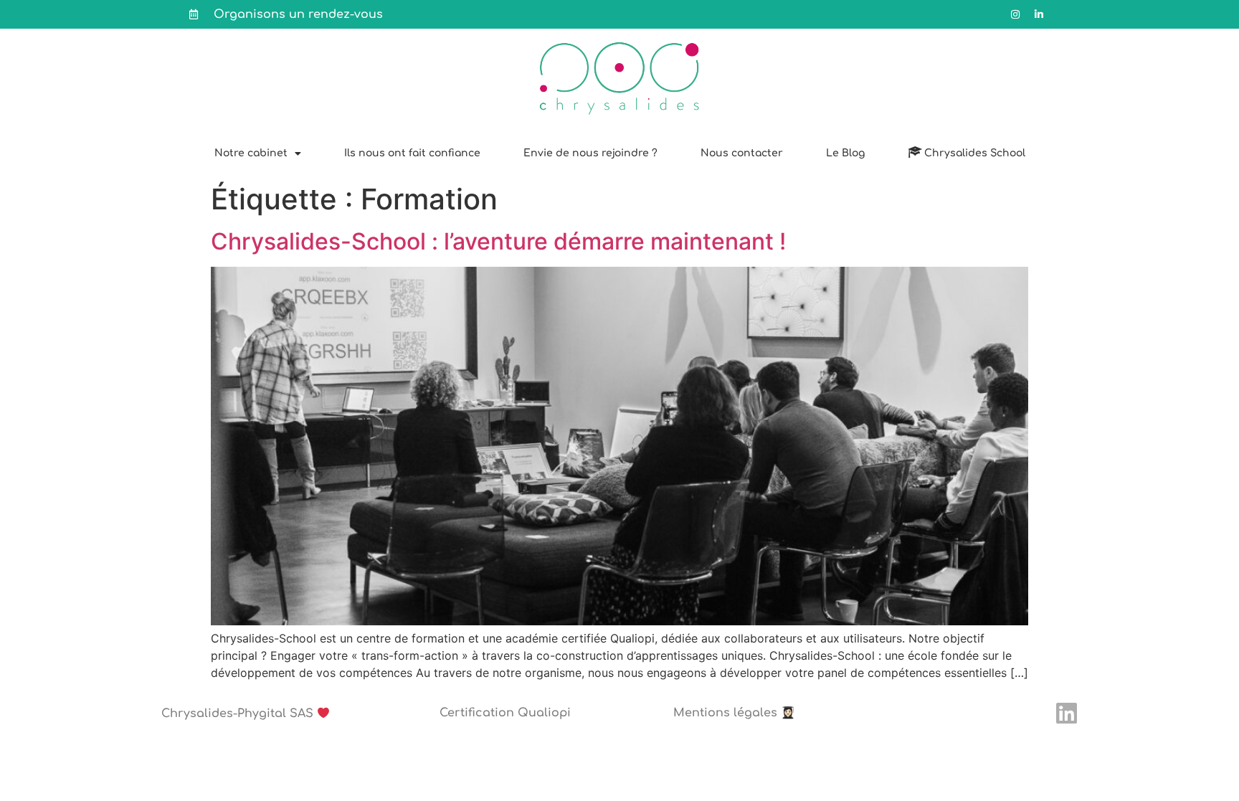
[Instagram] (1015, 14)
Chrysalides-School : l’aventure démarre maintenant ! (498, 241)
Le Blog (845, 153)
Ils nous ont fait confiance (412, 153)
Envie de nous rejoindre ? (590, 153)
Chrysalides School (974, 153)
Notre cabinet (251, 153)
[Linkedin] (1066, 713)
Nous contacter (742, 153)
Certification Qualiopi (505, 712)
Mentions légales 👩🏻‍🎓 (734, 712)
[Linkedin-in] (1039, 14)
